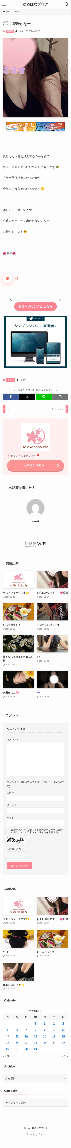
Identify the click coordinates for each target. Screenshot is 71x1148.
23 (44, 1042)
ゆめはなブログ (35, 4)
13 (17, 1036)
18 (63, 1036)
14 (26, 1036)
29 (35, 1048)
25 (63, 1042)
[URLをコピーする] (60, 397)
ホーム (26, 1128)
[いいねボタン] (7, 278)
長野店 (10, 31)
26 (7, 1048)
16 (44, 1036)
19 (7, 1042)
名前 (11, 792)
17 (53, 1036)
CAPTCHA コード (16, 849)
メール (12, 805)
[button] (11, 397)
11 (63, 1029)
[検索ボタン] (66, 4)
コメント (13, 739)
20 (17, 1042)
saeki (35, 521)
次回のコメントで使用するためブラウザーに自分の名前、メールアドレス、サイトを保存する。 (37, 831)
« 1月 (6, 1055)
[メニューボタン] (4, 4)
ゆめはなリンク (40, 1128)
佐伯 (21, 31)
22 (35, 1042)
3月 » (65, 1055)
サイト (10, 817)
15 (35, 1036)
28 (26, 1048)
